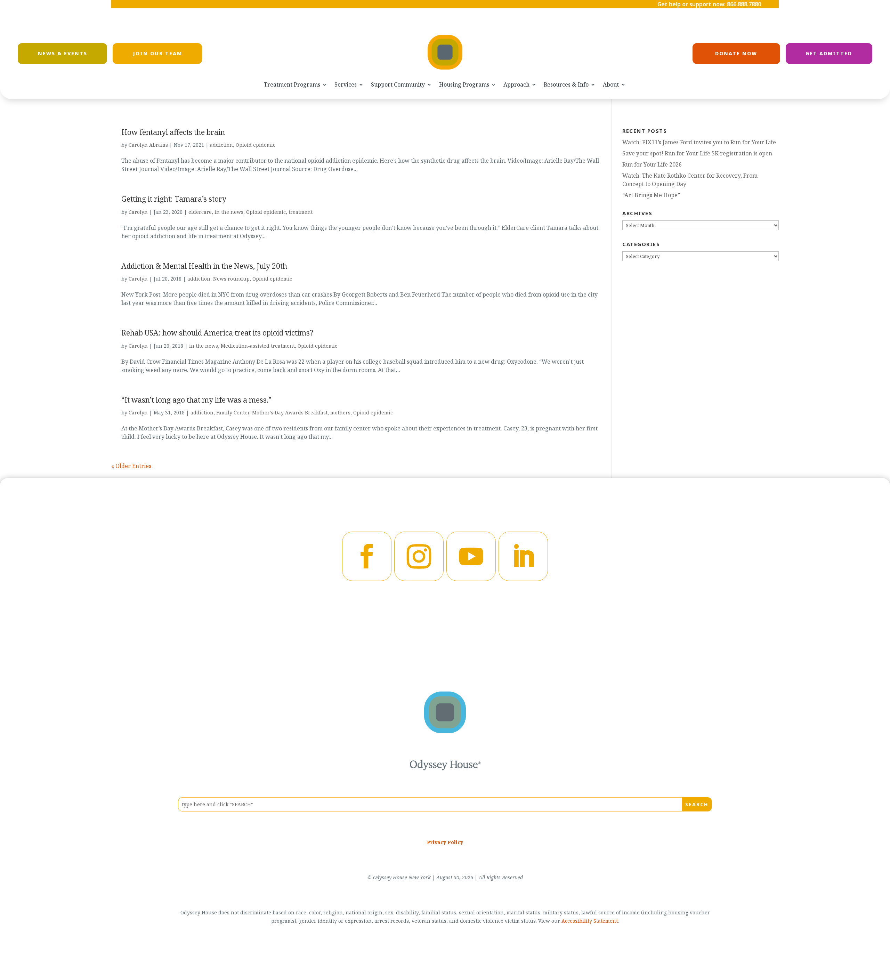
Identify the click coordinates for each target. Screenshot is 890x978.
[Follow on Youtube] (471, 556)
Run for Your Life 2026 (652, 164)
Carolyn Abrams (148, 145)
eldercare (200, 212)
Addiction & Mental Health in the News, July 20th (204, 266)
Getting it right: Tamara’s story (173, 199)
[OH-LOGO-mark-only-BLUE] (445, 731)
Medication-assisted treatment (258, 345)
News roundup (231, 278)
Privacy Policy (445, 842)
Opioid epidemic (255, 145)
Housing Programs (464, 84)
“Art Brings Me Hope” (651, 195)
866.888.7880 (744, 4)
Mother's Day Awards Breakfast (289, 412)
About (611, 84)
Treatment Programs (292, 84)
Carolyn (138, 212)
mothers (340, 412)
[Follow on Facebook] (366, 556)
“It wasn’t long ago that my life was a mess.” (196, 400)
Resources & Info (566, 84)
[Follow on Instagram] (419, 556)
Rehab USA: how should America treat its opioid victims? (217, 333)
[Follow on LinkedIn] (523, 556)
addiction (221, 145)
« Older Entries (131, 466)
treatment (301, 212)
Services (345, 84)
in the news (229, 212)
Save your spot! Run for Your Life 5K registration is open (697, 153)
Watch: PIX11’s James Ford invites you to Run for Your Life (699, 142)
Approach (516, 84)
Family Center (232, 412)
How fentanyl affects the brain (173, 132)
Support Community (398, 84)
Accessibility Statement (589, 921)
